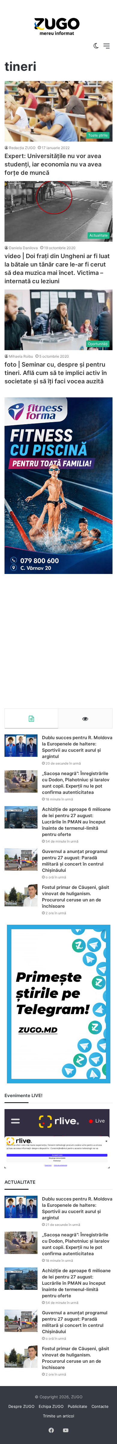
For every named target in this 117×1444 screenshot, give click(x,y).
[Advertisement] (58, 641)
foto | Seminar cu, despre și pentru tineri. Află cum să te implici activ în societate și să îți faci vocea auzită (55, 373)
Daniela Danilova (23, 248)
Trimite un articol (58, 1416)
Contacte (100, 1406)
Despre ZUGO (21, 1406)
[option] (57, 26)
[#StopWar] (57, 26)
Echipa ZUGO (51, 1406)
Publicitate (77, 1406)
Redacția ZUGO (22, 148)
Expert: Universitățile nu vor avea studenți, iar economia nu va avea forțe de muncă (52, 164)
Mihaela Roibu (21, 356)
